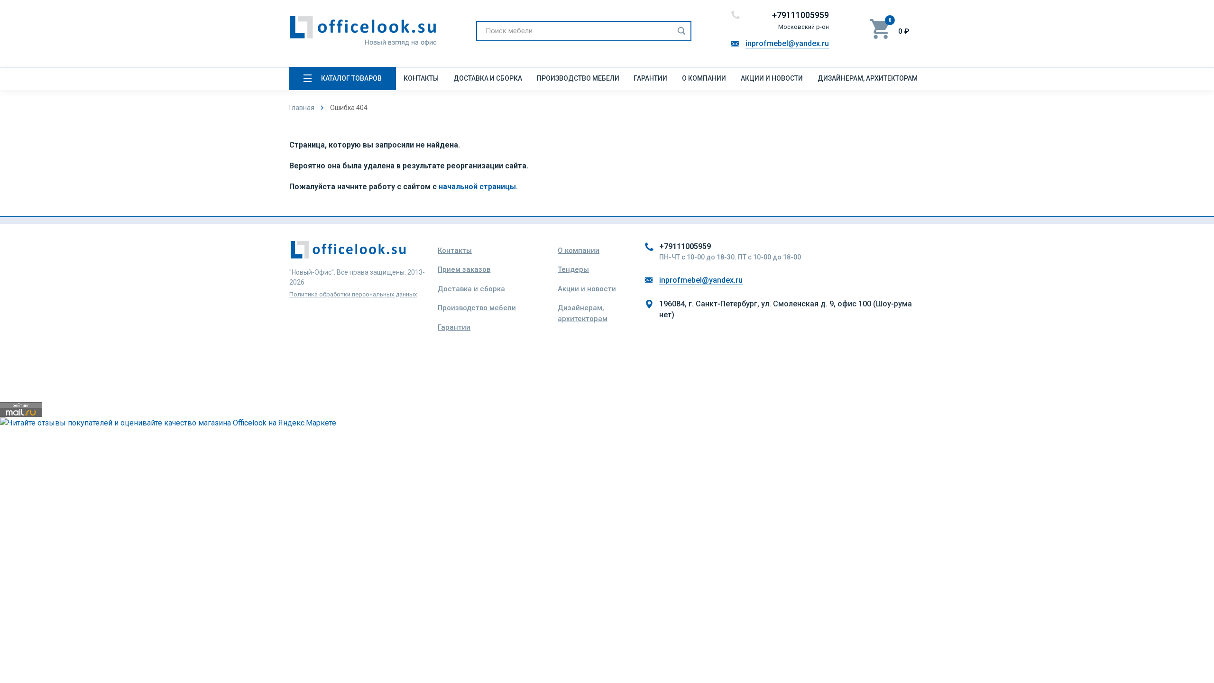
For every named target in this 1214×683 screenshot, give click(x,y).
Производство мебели (578, 78)
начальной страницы (477, 186)
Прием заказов (464, 269)
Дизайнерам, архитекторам (868, 78)
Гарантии (650, 78)
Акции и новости (772, 78)
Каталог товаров (351, 78)
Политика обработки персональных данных (353, 294)
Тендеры (573, 269)
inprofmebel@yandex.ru (787, 43)
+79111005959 (800, 15)
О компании (704, 78)
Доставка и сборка (487, 78)
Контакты (421, 78)
